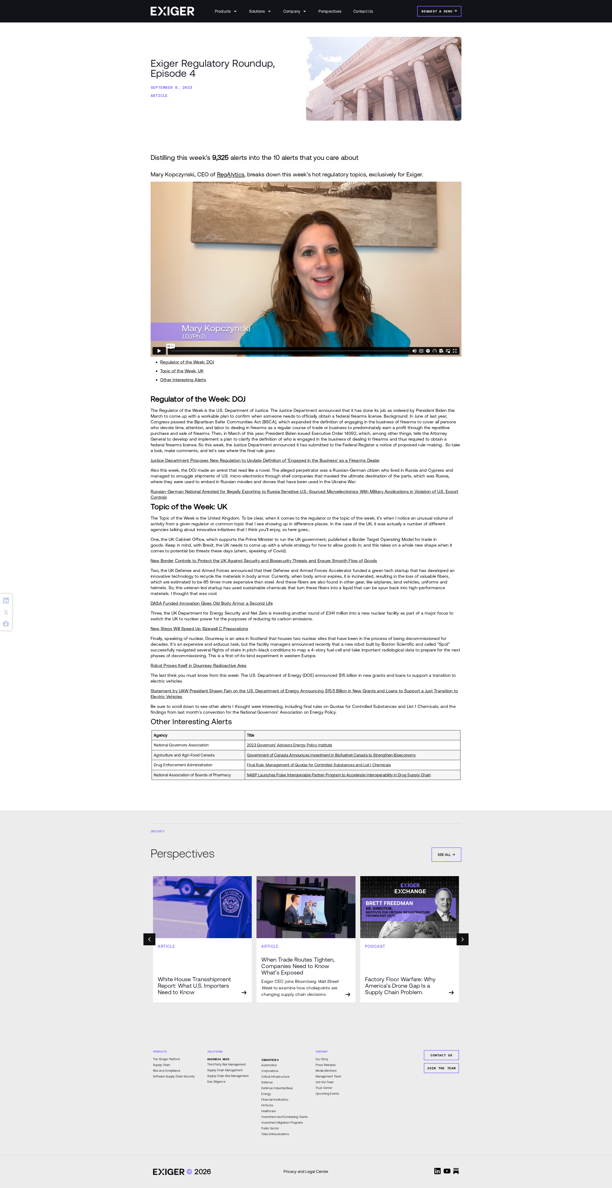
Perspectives (329, 11)
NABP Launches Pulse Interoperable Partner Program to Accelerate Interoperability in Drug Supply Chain (339, 775)
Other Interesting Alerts (183, 379)
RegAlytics (230, 174)
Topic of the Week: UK (181, 370)
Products (223, 11)
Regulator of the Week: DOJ (187, 361)
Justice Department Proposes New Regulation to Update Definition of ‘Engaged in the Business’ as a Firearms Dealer (265, 460)
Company (292, 11)
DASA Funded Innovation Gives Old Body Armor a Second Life (212, 603)
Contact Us (363, 11)
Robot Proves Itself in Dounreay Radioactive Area (198, 665)
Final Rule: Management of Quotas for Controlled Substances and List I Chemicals (319, 765)
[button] (6, 600)
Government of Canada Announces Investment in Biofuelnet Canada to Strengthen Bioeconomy (331, 755)
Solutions (257, 11)
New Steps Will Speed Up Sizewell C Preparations (199, 628)
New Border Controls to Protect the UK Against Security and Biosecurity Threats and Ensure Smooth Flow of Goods (264, 560)
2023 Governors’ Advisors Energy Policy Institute (289, 745)
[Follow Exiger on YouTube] (447, 1171)
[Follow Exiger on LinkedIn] (437, 1171)
